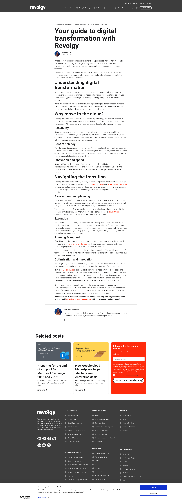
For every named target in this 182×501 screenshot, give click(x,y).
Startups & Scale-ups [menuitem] (102, 475)
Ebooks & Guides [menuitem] (128, 423)
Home (4, 14)
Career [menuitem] (125, 462)
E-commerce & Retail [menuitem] (102, 453)
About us (128, 3)
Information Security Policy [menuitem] (132, 476)
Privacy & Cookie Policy (132, 375)
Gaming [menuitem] (97, 468)
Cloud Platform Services (97, 25)
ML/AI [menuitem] (97, 416)
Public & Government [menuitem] (102, 472)
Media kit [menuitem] (126, 465)
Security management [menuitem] (75, 461)
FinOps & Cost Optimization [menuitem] (77, 430)
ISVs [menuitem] (96, 464)
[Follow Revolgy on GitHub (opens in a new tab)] (54, 440)
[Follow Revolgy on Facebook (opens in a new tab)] (49, 440)
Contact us (145, 8)
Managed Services (80, 25)
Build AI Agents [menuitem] (73, 438)
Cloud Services (70, 8)
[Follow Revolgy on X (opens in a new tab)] (44, 440)
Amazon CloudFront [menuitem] (101, 430)
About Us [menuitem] (126, 454)
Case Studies (122, 8)
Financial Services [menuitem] (101, 457)
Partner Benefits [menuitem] (73, 416)
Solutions (99, 8)
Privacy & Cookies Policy (130, 371)
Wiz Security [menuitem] (99, 442)
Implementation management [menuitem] (78, 465)
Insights (132, 8)
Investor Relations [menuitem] (129, 469)
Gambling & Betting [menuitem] (101, 479)
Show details (42, 497)
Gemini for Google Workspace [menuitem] (78, 480)
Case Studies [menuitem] (127, 416)
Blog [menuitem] (124, 419)
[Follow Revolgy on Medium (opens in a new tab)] (44, 447)
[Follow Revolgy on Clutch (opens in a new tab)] (39, 447)
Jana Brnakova (68, 52)
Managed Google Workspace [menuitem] (77, 468)
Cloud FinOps (68, 270)
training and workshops (77, 244)
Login (149, 3)
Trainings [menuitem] (71, 476)
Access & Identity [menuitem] (101, 434)
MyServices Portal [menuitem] (129, 458)
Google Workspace (86, 8)
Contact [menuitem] (125, 473)
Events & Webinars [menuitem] (129, 427)
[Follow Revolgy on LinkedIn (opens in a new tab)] (39, 440)
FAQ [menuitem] (124, 480)
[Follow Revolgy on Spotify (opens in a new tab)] (49, 447)
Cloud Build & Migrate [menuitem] (75, 423)
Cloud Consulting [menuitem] (73, 419)
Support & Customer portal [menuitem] (77, 472)
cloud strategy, (114, 212)
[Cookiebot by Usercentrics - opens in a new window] (25, 497)
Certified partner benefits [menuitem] (76, 457)
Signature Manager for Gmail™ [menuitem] (105, 438)
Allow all (153, 487)
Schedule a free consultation (78, 299)
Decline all (153, 493)
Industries (110, 8)
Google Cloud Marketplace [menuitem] (104, 427)
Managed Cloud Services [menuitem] (76, 434)
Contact (142, 3)
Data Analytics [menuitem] (100, 423)
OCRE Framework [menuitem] (74, 442)
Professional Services (63, 25)
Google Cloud (98, 184)
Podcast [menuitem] (125, 430)
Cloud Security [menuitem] (72, 427)
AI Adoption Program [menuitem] (102, 419)
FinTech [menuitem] (97, 461)
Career (135, 3)
